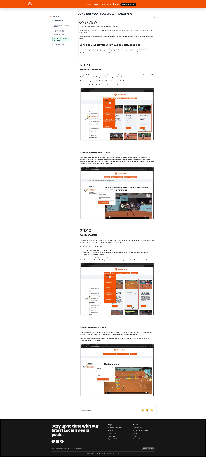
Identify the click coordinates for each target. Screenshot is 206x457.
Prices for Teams (138, 439)
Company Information (115, 428)
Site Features (59, 21)
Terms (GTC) (112, 433)
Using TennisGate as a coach (61, 26)
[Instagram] (57, 441)
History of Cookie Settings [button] (113, 453)
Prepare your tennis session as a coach (59, 30)
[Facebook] (53, 441)
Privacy (110, 430)
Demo (135, 433)
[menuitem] (88, 4)
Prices (135, 436)
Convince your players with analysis (60, 39)
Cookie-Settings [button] (90, 453)
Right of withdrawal (114, 439)
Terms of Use (112, 436)
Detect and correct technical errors (59, 35)
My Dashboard (137, 428)
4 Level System (59, 44)
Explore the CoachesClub (140, 430)
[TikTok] (62, 441)
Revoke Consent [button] (101, 453)
